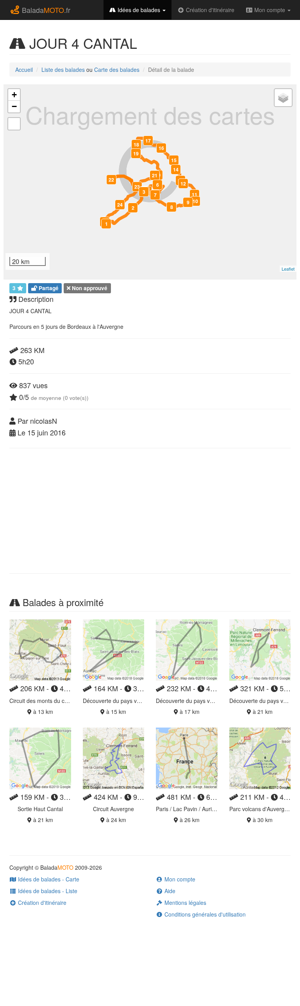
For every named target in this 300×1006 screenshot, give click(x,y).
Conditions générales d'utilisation (204, 914)
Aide (169, 891)
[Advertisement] (150, 510)
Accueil (24, 69)
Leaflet (288, 269)
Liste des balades (63, 69)
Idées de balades (139, 10)
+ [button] (14, 95)
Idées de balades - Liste (46, 891)
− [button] (14, 106)
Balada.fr (45, 10)
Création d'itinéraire (209, 10)
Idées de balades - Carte (47, 879)
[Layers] (283, 97)
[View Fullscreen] (14, 124)
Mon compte (270, 10)
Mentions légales (184, 902)
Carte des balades (116, 69)
